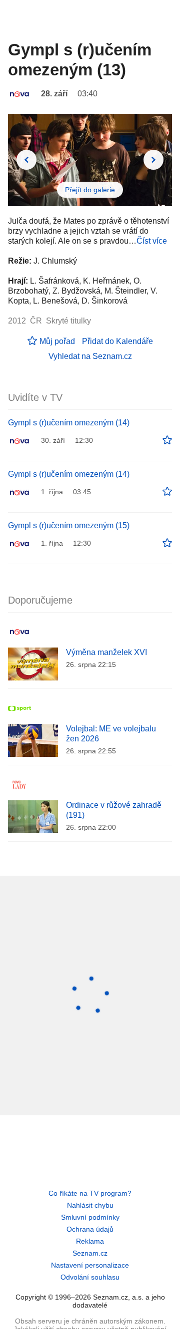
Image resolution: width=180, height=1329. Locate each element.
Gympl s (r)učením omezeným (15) (69, 525)
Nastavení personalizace (90, 1265)
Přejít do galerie (90, 190)
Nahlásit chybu (90, 1205)
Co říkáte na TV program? (90, 1193)
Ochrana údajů (90, 1229)
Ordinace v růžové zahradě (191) (114, 810)
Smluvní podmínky (90, 1217)
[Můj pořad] (167, 440)
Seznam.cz (90, 1253)
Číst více (151, 241)
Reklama (90, 1241)
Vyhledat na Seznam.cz (90, 356)
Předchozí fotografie (26, 160)
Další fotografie (154, 160)
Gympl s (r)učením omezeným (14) (69, 422)
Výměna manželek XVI (106, 652)
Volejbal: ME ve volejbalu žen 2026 (111, 733)
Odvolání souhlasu (90, 1277)
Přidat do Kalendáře (117, 341)
